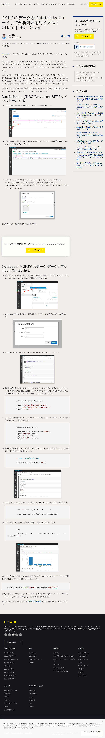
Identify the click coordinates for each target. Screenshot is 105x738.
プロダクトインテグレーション (64, 656)
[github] (16, 634)
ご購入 (81, 4)
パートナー (57, 665)
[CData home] (7, 4)
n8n (30, 703)
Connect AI (32, 656)
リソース (7, 700)
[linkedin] (5, 634)
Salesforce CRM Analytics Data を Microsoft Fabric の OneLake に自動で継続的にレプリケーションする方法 (90, 156)
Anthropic (32, 690)
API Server (7, 666)
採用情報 (81, 672)
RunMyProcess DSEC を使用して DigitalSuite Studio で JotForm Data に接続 (90, 135)
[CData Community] (20, 634)
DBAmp (31, 662)
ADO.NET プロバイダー (11, 659)
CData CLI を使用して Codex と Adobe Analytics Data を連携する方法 (90, 107)
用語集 (6, 707)
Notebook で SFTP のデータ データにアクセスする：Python (90, 79)
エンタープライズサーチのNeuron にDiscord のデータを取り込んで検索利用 (89, 165)
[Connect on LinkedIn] (69, 36)
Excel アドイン (9, 672)
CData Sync (33, 653)
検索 (85, 4)
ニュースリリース (83, 656)
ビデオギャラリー (10, 710)
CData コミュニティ (11, 690)
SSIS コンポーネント (35, 659)
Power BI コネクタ (10, 675)
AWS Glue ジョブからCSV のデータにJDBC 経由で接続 (90, 142)
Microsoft (32, 700)
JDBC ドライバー (10, 656)
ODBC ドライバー (10, 653)
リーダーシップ (83, 666)
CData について (83, 653)
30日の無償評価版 (34, 601)
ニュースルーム (83, 659)
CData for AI (70, 4)
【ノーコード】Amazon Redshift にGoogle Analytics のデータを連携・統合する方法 (90, 115)
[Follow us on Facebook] (62, 36)
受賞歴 (80, 662)
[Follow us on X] (65, 36)
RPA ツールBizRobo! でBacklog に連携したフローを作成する (90, 122)
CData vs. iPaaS (59, 668)
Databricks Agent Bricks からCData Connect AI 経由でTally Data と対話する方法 (90, 99)
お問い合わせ (95, 4)
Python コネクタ (9, 662)
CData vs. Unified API (61, 671)
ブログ (6, 697)
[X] (9, 634)
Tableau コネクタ (10, 679)
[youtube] (13, 634)
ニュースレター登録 (10, 703)
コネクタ (56, 653)
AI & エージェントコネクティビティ (64, 660)
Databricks (6, 54)
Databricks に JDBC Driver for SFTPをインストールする (88, 73)
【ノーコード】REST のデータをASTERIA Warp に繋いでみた (88, 148)
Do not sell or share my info (92, 732)
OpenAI (31, 707)
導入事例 (7, 694)
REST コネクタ (9, 669)
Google (31, 697)
